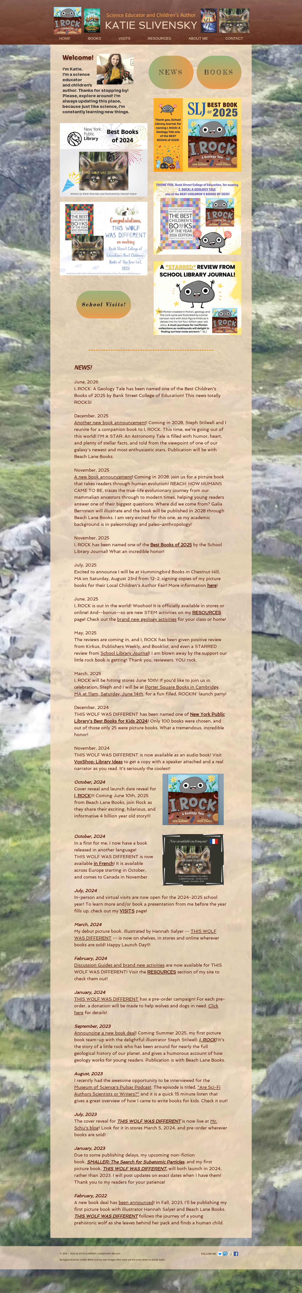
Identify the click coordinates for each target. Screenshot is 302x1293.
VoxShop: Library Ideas (98, 761)
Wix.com (116, 1253)
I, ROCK (82, 795)
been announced (136, 1202)
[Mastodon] (225, 1254)
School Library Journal (124, 653)
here (212, 585)
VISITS (127, 910)
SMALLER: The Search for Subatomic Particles (135, 1161)
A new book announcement (103, 476)
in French (104, 863)
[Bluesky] (220, 1254)
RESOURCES (206, 612)
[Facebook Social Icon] (236, 1254)
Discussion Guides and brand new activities (119, 965)
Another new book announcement (110, 422)
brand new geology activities (146, 619)
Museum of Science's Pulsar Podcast (112, 1087)
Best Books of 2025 (171, 544)
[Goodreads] (230, 1254)
